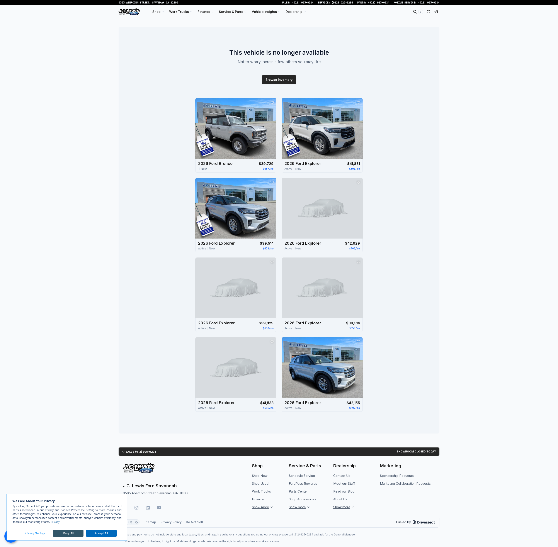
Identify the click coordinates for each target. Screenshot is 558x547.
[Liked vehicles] (428, 11)
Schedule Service (302, 476)
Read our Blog (343, 491)
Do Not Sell (194, 522)
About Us (340, 499)
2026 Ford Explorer (302, 163)
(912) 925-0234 (302, 2)
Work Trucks (261, 491)
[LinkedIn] (148, 507)
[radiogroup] (131, 522)
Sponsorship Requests (397, 476)
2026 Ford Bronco (215, 163)
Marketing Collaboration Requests (405, 483)
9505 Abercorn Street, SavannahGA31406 (148, 2)
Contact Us (341, 476)
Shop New (259, 476)
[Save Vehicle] (272, 102)
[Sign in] (435, 11)
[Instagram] (136, 507)
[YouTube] (159, 507)
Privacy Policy (171, 522)
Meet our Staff (344, 483)
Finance (258, 499)
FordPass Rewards (303, 483)
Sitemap (150, 522)
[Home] (129, 11)
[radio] (131, 522)
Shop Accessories (302, 499)
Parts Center (298, 491)
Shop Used (260, 483)
